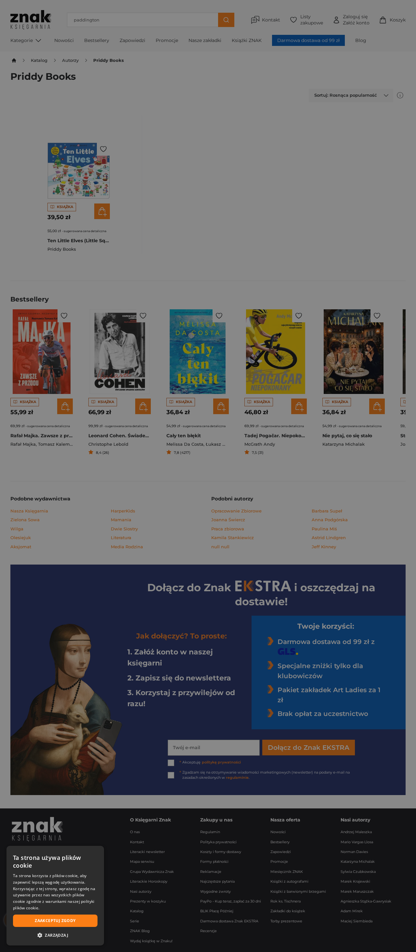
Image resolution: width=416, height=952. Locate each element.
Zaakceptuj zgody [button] (55, 920)
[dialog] (55, 895)
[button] (55, 935)
